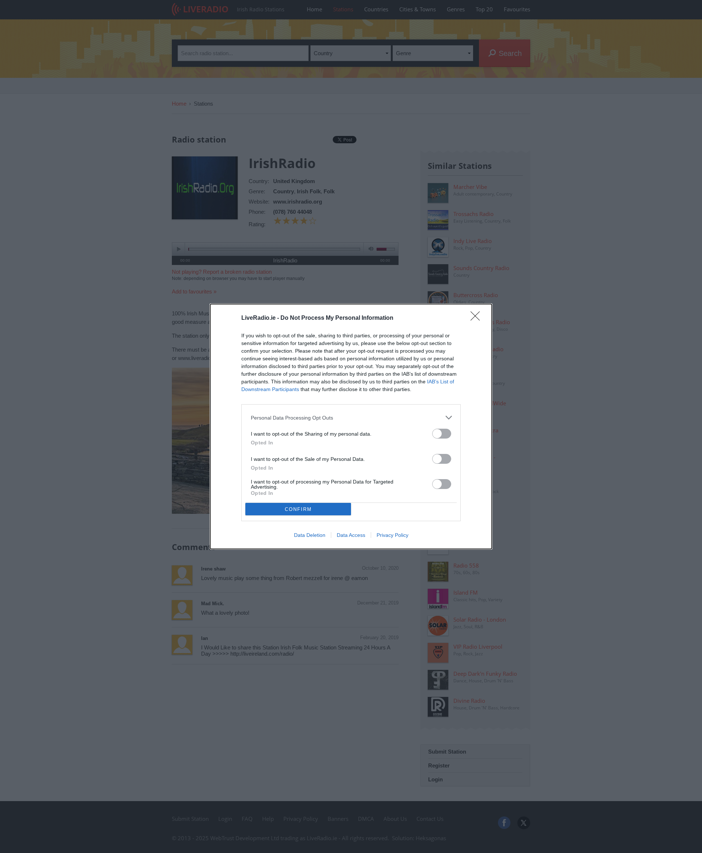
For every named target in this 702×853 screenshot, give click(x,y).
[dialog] (351, 426)
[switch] (441, 434)
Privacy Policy (392, 535)
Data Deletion (309, 535)
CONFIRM (298, 509)
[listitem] (351, 417)
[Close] (477, 318)
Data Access (351, 535)
